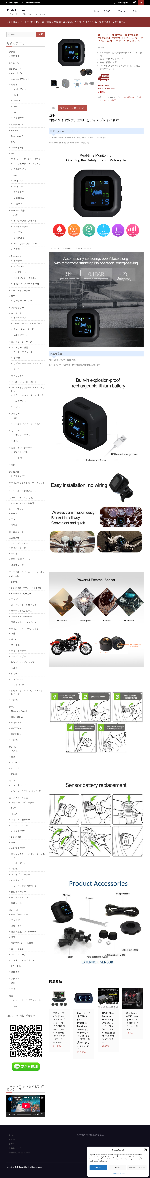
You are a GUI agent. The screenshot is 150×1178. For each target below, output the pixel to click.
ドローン (15, 762)
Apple (14, 84)
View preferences (137, 1168)
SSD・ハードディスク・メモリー (26, 159)
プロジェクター (18, 376)
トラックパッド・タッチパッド (28, 395)
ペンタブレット (20, 400)
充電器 (16, 249)
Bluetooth (16, 256)
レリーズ (15, 673)
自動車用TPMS (18, 848)
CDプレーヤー (17, 582)
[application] (25, 1106)
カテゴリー (108, 11)
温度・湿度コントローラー (23, 931)
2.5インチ (18, 180)
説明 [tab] (54, 108)
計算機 (12, 51)
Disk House (16, 10)
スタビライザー (18, 656)
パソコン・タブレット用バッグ (26, 791)
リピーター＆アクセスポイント (28, 363)
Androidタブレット (20, 79)
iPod (15, 106)
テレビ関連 (14, 471)
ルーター (17, 369)
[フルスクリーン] (42, 1114)
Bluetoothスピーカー (21, 593)
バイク (106, 100)
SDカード (17, 203)
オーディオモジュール (21, 610)
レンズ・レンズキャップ (22, 662)
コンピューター (16, 68)
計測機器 (15, 971)
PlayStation (16, 722)
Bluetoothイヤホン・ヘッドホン (26, 587)
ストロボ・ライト (19, 644)
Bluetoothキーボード (23, 329)
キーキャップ (19, 317)
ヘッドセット (19, 272)
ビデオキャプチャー (22, 435)
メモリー (15, 413)
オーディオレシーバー (21, 616)
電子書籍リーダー (17, 531)
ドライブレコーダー (20, 874)
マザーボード (17, 147)
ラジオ (14, 553)
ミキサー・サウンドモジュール (26, 1000)
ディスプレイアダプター (25, 243)
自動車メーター (18, 891)
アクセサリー (19, 117)
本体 (15, 440)
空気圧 (113, 100)
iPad (15, 94)
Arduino (15, 130)
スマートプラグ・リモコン (21, 497)
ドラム (14, 1005)
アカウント (122, 11)
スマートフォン (16, 509)
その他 (16, 357)
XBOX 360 (16, 728)
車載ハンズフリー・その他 (26, 283)
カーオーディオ (18, 863)
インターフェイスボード (25, 220)
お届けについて (15, 1148)
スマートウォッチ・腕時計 (21, 503)
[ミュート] (38, 1114)
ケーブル (17, 232)
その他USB (18, 237)
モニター (15, 430)
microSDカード (20, 197)
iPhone (16, 100)
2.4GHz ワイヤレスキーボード (27, 323)
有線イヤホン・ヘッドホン (23, 622)
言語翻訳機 (14, 537)
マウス (16, 406)
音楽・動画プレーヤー (21, 559)
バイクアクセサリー (20, 819)
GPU (13, 153)
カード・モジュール (22, 352)
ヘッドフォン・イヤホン (25, 277)
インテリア (14, 978)
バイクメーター (18, 880)
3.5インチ (18, 186)
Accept (98, 1168)
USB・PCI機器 (18, 210)
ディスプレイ (17, 920)
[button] (145, 1150)
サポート (136, 11)
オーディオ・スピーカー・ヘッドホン (27, 571)
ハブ (15, 214)
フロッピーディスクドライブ (27, 163)
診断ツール (16, 903)
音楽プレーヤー (18, 565)
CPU (13, 141)
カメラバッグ (17, 685)
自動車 (14, 774)
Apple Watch (19, 89)
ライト (14, 988)
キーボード (18, 260)
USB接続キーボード (22, 334)
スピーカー (18, 266)
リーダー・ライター (22, 300)
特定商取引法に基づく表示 (19, 1152)
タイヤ (100, 100)
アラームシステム (19, 825)
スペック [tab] (64, 108)
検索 (41, 34)
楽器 (11, 995)
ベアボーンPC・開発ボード (24, 381)
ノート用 (17, 457)
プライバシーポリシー (118, 1173)
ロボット (15, 768)
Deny (117, 1168)
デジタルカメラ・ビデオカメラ (23, 629)
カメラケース (17, 679)
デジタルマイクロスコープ (23, 490)
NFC (13, 296)
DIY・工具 (13, 910)
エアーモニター (18, 948)
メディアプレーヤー (18, 543)
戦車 (13, 756)
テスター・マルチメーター (23, 960)
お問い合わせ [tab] (78, 108)
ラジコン (13, 746)
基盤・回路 (16, 925)
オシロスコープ (18, 954)
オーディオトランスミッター (25, 604)
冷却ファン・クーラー (21, 447)
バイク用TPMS (128, 97)
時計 (13, 983)
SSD (15, 174)
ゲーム (12, 706)
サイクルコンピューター (22, 802)
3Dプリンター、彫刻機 (22, 943)
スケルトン (14, 63)
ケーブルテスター (19, 914)
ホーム (96, 11)
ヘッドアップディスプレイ (23, 885)
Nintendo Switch (19, 711)
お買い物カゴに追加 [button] (59, 999)
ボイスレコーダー (19, 547)
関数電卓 (15, 56)
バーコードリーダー (20, 290)
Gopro (14, 639)
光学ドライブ (19, 169)
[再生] (9, 1114)
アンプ (14, 599)
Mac (15, 112)
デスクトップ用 (20, 452)
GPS (13, 842)
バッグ (12, 780)
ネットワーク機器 (19, 347)
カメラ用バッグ (18, 785)
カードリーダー (20, 226)
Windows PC (17, 124)
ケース (14, 513)
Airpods (15, 576)
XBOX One (16, 734)
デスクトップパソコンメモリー (28, 423)
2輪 (140, 97)
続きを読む (108, 998)
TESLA (14, 813)
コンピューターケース (21, 341)
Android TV (16, 73)
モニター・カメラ (19, 897)
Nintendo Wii (17, 716)
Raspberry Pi (17, 136)
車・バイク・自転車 (18, 798)
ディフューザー (18, 650)
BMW (13, 808)
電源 (13, 464)
